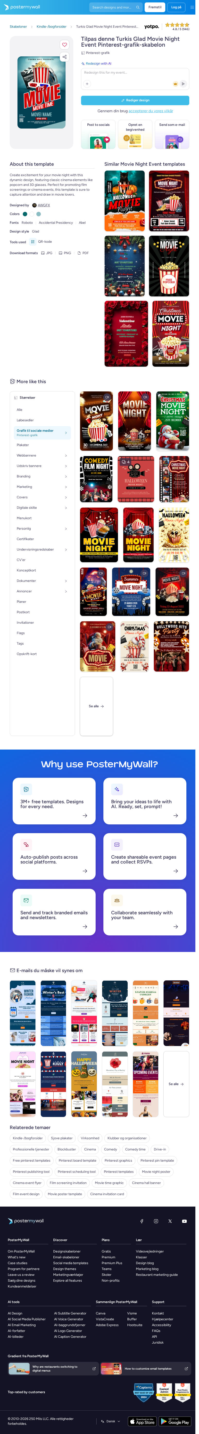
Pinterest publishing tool (31, 1172)
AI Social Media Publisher (27, 1319)
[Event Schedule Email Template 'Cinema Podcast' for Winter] (146, 1013)
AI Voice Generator (68, 1319)
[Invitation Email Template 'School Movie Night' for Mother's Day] (23, 1084)
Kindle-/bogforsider (28, 1138)
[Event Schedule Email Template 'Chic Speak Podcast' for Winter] (23, 1013)
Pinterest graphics (118, 1160)
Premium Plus (112, 1263)
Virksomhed (90, 1138)
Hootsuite (134, 1325)
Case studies (17, 1263)
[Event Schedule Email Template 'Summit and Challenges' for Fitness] (146, 1084)
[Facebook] (142, 1221)
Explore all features (67, 1281)
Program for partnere (24, 1269)
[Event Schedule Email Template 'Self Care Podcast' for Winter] (115, 1013)
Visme (132, 1313)
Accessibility (161, 1325)
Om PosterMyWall (21, 1251)
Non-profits (111, 1281)
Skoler (106, 1275)
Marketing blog (147, 1269)
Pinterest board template (77, 1160)
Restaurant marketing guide (157, 1275)
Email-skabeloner (66, 1257)
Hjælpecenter (162, 1319)
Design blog (145, 1263)
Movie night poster (156, 1172)
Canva (100, 1313)
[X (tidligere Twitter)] (170, 1221)
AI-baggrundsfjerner (69, 1325)
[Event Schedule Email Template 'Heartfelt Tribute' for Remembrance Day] (115, 1084)
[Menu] (192, 7)
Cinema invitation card (107, 1194)
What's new (16, 1257)
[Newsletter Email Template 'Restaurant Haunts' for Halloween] (84, 1084)
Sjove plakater (62, 1138)
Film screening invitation (68, 1183)
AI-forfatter (16, 1331)
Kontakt (158, 1313)
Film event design (26, 1194)
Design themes (64, 1269)
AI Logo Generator (68, 1331)
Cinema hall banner (146, 1183)
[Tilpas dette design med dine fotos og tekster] (41, 92)
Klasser (141, 1257)
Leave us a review (21, 1275)
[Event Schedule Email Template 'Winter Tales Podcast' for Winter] (84, 1013)
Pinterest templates (119, 1172)
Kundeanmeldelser (22, 1286)
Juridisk (158, 1342)
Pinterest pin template (157, 1160)
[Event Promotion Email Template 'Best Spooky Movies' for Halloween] (176, 1013)
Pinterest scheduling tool (77, 1172)
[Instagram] (156, 1221)
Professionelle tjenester (31, 1149)
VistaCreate (105, 1319)
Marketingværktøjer (68, 1275)
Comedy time (135, 1149)
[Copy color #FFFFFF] (31, 214)
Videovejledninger (150, 1251)
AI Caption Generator (70, 1337)
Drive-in (160, 1149)
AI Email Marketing (22, 1325)
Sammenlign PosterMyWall (116, 1302)
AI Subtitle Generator (70, 1313)
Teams (107, 1269)
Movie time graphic (109, 1183)
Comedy (110, 1149)
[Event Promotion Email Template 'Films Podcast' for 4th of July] (53, 1084)
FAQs (156, 1331)
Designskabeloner (67, 1251)
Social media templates (70, 1263)
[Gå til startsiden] (20, 7)
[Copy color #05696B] (25, 214)
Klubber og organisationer (127, 1138)
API (154, 1337)
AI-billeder (16, 1337)
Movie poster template (65, 1194)
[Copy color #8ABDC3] (38, 214)
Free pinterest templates (31, 1160)
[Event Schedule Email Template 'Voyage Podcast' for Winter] (53, 1013)
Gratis (106, 1251)
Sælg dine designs (21, 1281)
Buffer (132, 1319)
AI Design (15, 1313)
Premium (108, 1257)
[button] (64, 45)
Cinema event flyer (27, 1183)
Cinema (90, 1149)
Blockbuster (67, 1149)
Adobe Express (107, 1325)
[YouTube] (184, 1221)
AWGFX (44, 205)
